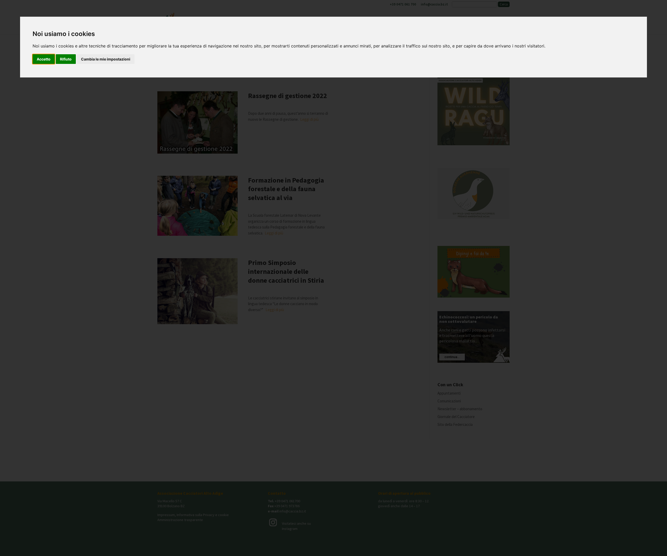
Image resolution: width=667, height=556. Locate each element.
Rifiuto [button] (66, 59)
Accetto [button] (44, 59)
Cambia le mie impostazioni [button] (105, 59)
